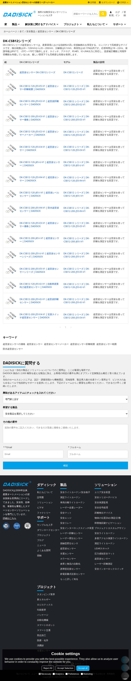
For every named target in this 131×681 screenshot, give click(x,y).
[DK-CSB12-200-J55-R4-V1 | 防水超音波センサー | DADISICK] (10, 209)
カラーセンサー (68, 558)
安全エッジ (65, 517)
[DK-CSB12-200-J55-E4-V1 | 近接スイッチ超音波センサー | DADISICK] (10, 316)
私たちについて (96, 24)
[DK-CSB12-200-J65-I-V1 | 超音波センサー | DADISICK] (10, 240)
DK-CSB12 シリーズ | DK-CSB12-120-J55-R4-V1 (77, 179)
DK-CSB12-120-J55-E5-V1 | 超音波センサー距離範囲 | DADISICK (39, 87)
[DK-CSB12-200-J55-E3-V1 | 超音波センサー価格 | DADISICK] (10, 118)
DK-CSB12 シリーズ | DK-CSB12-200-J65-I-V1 (77, 240)
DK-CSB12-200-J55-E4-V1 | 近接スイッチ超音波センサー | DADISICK (39, 316)
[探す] (103, 14)
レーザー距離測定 (103, 563)
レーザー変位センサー (71, 538)
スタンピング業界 (46, 594)
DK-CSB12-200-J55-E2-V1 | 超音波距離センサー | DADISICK (39, 103)
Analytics (59, 674)
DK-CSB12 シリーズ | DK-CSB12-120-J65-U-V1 (77, 164)
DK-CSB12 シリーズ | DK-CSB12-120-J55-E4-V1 (77, 148)
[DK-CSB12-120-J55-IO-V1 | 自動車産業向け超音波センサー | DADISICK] (10, 285)
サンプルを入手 (45, 524)
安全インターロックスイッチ (109, 568)
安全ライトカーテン (105, 533)
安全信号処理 (101, 507)
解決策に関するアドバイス (40, 24)
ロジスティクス (45, 604)
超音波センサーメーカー (56, 344)
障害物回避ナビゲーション (108, 522)
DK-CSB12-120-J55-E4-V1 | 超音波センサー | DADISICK (39, 148)
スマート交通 (43, 630)
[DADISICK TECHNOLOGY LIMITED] (19, 13)
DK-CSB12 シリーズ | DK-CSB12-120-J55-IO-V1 (77, 285)
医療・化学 (42, 640)
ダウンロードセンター (48, 529)
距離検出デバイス (103, 512)
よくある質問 (43, 550)
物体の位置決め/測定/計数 (108, 517)
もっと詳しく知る (69, 578)
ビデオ (40, 507)
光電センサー (67, 553)
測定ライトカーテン (70, 497)
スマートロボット (46, 625)
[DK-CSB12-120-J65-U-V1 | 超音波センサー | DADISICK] (10, 164)
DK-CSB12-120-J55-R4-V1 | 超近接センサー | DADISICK (39, 179)
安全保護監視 (101, 502)
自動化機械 (42, 619)
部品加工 (41, 635)
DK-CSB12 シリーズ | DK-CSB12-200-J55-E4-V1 (77, 316)
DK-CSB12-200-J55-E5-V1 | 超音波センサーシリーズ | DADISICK (39, 270)
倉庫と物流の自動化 (70, 563)
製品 (14, 24)
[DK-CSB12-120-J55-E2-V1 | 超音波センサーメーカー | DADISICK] (10, 133)
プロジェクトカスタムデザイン (110, 528)
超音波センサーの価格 (14, 344)
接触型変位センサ (69, 543)
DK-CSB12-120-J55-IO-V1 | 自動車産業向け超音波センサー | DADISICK (39, 285)
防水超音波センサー (13, 348)
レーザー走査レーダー (71, 507)
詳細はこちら (9, 518)
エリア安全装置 (102, 492)
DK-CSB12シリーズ (73, 72)
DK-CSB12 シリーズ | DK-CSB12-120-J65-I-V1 (77, 194)
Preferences (73, 674)
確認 (65, 465)
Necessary (46, 674)
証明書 (93, 2)
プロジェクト (71, 24)
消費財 (40, 645)
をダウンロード (108, 2)
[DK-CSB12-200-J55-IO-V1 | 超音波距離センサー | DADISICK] (10, 301)
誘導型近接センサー (70, 568)
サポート (118, 24)
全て (21, 31)
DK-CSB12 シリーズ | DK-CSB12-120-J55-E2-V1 (77, 133)
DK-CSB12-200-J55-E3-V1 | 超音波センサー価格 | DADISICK (39, 118)
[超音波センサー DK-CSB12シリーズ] (10, 72)
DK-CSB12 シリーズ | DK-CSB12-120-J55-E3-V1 (77, 224)
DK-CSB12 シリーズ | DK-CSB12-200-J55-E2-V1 (77, 103)
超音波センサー (45, 31)
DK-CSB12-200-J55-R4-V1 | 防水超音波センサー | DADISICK (39, 209)
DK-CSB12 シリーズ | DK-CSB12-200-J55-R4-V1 (77, 209)
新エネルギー (43, 599)
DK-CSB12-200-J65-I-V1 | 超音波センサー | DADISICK (39, 240)
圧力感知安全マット (105, 553)
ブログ (40, 540)
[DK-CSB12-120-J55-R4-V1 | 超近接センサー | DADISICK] (10, 179)
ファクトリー (43, 512)
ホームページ (10, 31)
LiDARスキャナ (102, 548)
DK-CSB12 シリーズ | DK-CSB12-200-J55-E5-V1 (77, 270)
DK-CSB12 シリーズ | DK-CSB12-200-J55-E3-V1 (77, 118)
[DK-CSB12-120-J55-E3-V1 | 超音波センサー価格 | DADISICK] (10, 225)
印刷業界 (41, 609)
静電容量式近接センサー (72, 573)
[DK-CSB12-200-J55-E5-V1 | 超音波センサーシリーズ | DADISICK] (10, 270)
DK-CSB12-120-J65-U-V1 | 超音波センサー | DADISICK (40, 164)
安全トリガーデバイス (106, 497)
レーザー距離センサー (71, 533)
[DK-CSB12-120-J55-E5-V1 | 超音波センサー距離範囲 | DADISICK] (10, 87)
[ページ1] (60, 327)
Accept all (83, 668)
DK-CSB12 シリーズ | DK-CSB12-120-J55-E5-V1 (77, 87)
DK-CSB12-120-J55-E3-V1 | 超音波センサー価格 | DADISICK (39, 224)
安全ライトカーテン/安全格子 (75, 492)
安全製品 (30, 31)
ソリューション (45, 502)
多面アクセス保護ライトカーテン (111, 538)
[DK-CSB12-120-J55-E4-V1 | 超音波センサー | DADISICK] (10, 148)
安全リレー (65, 522)
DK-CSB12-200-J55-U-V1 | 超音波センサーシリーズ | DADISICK (40, 255)
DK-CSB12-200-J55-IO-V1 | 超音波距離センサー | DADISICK (39, 301)
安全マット (65, 512)
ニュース (41, 545)
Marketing (87, 674)
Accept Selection (65, 668)
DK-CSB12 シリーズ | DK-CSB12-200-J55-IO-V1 (77, 301)
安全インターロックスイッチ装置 (77, 528)
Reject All (47, 668)
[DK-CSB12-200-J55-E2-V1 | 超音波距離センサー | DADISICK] (10, 103)
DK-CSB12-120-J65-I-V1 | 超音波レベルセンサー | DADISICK (39, 194)
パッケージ (42, 614)
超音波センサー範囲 (106, 344)
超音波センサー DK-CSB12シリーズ (37, 72)
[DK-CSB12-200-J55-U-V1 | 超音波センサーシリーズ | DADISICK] (10, 255)
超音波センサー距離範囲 (82, 344)
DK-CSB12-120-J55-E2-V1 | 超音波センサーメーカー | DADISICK (39, 133)
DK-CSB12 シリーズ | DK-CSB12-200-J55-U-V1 (77, 255)
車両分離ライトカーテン (72, 502)
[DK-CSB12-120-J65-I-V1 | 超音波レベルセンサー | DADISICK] (10, 194)
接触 (39, 555)
